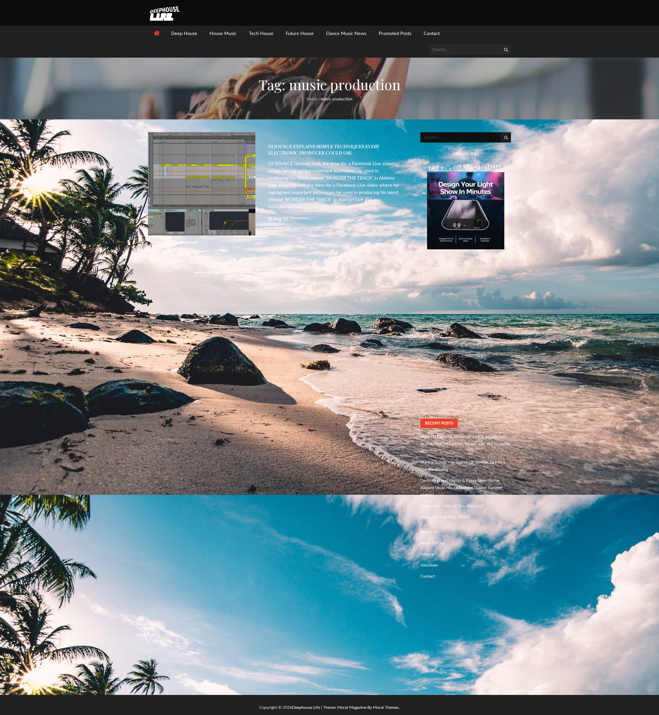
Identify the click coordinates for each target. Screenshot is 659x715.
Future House (300, 33)
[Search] (506, 49)
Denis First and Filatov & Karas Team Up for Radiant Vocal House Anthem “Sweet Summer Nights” (461, 488)
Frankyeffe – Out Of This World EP (452, 506)
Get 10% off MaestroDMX (465, 167)
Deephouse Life (306, 707)
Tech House (261, 33)
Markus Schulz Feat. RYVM (445, 517)
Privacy (427, 554)
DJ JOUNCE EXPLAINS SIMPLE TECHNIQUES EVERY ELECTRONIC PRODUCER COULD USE (324, 149)
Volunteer (429, 565)
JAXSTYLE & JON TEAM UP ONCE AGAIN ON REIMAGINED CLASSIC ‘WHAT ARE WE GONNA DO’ (464, 444)
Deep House (184, 33)
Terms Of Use (432, 543)
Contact (432, 33)
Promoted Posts (395, 33)
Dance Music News (346, 33)
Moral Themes (386, 707)
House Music (223, 33)
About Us (429, 532)
